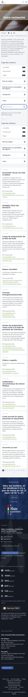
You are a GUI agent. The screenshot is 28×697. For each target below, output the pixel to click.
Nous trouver (8, 541)
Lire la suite (14, 497)
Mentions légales (15, 679)
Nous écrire (7, 539)
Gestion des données (14, 689)
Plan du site (5, 679)
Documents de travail (14, 684)
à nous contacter (14, 54)
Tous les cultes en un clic (9, 546)
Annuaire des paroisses (14, 685)
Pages (14, 75)
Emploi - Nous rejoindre (11, 687)
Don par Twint (7, 668)
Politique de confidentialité (14, 680)
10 (23, 470)
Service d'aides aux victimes (9, 555)
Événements (14, 71)
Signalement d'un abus (9, 553)
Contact (21, 687)
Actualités (14, 67)
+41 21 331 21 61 (8, 537)
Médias (24, 679)
